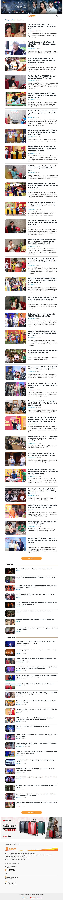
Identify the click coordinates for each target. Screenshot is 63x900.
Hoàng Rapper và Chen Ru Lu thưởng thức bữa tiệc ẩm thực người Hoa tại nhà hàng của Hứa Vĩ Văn (42, 439)
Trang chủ (8, 20)
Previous (3, 6)
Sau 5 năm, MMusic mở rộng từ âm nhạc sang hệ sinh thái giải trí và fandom (36, 777)
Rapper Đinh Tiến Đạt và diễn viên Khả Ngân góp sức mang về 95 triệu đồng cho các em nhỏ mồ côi (42, 95)
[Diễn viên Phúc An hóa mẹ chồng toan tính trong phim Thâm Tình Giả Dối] (10, 579)
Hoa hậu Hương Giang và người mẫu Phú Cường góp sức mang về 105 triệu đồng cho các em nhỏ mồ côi (42, 149)
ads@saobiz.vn (11, 883)
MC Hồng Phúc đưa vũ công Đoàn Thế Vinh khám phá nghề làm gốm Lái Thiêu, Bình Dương (42, 491)
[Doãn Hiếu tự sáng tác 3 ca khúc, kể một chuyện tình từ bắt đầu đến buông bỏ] (10, 652)
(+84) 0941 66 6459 (11, 870)
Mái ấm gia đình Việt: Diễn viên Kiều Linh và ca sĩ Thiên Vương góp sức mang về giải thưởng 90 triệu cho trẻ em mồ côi (42, 419)
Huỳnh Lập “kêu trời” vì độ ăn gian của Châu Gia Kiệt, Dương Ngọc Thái (41, 315)
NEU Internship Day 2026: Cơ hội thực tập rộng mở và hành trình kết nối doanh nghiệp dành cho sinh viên (35, 769)
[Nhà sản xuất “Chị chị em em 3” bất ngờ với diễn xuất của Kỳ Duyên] (10, 571)
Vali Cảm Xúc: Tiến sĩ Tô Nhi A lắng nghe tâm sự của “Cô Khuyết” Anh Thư (42, 77)
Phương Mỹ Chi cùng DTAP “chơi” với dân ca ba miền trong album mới (35, 619)
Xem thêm (30, 558)
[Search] (57, 15)
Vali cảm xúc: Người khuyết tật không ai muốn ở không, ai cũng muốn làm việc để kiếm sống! (42, 222)
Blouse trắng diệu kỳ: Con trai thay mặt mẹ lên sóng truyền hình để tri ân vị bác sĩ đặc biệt (42, 540)
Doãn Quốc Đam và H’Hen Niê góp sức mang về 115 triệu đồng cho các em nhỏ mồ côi (42, 261)
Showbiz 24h (31, 31)
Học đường (18, 772)
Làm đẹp (18, 728)
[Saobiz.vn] (31, 16)
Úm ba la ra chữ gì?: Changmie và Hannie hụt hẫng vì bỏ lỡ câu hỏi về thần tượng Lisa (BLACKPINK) (42, 132)
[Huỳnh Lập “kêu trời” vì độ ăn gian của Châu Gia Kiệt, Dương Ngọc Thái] (15, 320)
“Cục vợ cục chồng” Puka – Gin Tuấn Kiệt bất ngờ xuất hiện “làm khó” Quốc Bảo (42, 368)
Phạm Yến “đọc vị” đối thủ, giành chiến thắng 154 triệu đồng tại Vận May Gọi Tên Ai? (36, 803)
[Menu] (6, 15)
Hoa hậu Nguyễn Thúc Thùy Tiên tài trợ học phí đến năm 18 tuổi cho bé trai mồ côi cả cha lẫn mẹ (43, 185)
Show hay (18, 589)
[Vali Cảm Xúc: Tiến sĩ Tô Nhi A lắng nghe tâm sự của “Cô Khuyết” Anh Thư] (15, 82)
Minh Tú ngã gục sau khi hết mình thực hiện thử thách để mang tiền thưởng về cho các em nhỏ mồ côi (41, 60)
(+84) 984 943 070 (13, 859)
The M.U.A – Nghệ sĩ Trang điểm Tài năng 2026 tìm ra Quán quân (33, 726)
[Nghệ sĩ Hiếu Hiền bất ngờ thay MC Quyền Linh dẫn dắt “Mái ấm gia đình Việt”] (15, 511)
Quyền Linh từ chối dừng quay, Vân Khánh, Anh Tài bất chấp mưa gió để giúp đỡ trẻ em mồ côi (42, 333)
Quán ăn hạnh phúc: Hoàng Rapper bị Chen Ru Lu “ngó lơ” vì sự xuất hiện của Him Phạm (42, 44)
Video (14, 20)
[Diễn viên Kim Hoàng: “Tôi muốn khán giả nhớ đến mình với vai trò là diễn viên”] (15, 303)
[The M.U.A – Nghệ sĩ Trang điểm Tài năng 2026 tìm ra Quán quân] (10, 728)
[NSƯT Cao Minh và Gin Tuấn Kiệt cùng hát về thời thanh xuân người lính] (10, 613)
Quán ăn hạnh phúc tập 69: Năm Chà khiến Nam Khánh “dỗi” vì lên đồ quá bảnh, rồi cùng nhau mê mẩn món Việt (36, 794)
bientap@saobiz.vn (11, 869)
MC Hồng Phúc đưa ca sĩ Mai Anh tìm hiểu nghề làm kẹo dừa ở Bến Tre (42, 351)
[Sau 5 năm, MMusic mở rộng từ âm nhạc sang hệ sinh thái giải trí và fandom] (10, 779)
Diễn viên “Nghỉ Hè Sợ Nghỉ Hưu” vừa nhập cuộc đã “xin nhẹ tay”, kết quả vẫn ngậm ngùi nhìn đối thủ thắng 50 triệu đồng (36, 676)
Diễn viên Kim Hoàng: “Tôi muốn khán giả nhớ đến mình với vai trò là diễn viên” (42, 298)
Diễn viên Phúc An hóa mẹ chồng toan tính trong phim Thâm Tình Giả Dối (35, 577)
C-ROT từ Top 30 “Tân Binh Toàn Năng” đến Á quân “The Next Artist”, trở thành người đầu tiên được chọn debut (35, 642)
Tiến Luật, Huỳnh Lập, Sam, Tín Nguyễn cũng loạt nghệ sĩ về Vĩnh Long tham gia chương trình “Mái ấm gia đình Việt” (36, 586)
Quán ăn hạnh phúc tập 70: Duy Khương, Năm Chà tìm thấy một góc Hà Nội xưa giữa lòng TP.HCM (36, 701)
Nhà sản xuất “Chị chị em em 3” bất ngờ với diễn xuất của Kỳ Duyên (34, 568)
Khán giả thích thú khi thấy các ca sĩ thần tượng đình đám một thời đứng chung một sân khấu (42, 385)
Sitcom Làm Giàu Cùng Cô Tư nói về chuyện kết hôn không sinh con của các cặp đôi (42, 26)
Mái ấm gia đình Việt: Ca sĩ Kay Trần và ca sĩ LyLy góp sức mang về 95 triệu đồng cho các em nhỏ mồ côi (42, 205)
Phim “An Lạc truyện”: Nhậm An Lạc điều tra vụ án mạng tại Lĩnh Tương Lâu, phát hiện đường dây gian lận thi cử (36, 743)
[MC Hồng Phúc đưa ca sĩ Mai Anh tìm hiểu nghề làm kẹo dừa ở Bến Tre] (15, 356)
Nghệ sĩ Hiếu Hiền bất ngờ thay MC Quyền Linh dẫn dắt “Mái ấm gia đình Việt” (42, 506)
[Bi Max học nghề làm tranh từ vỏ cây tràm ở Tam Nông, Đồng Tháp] (15, 528)
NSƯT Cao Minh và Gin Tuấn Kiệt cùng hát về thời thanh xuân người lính (35, 611)
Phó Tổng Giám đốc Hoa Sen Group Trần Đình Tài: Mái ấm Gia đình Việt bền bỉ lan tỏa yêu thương (36, 710)
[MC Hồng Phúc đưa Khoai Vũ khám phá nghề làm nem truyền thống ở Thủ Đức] (15, 459)
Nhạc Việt (18, 621)
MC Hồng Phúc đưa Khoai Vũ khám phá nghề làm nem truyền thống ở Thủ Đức (41, 454)
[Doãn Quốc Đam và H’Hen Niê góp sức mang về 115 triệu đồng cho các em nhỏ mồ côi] (15, 265)
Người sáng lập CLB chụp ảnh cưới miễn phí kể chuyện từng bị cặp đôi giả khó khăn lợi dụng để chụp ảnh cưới (42, 242)
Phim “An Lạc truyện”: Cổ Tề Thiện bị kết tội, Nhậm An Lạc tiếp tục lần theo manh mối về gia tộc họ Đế (36, 659)
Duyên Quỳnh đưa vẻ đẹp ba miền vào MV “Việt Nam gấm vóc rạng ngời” (35, 684)
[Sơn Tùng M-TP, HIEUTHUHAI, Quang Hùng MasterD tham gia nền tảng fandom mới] (10, 762)
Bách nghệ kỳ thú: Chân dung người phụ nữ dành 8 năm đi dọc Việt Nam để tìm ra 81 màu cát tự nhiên (42, 403)
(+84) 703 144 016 (21, 859)
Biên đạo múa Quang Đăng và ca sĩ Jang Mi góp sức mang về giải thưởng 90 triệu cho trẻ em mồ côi (42, 280)
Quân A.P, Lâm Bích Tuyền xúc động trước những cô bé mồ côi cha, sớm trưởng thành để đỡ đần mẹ (35, 594)
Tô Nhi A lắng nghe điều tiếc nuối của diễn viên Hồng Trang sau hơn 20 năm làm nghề (42, 168)
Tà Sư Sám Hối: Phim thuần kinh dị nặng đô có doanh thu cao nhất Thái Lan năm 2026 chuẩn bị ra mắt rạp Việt (36, 603)
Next (60, 6)
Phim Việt (18, 570)
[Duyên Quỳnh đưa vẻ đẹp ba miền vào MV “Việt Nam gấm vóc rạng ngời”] (10, 686)
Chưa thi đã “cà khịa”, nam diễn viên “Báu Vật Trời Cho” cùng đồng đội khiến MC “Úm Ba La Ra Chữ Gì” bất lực (36, 752)
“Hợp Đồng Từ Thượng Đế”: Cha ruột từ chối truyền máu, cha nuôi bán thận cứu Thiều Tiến (36, 786)
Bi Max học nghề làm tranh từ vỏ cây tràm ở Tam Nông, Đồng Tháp (42, 523)
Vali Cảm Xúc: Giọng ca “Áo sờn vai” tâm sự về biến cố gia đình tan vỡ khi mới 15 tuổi (42, 113)
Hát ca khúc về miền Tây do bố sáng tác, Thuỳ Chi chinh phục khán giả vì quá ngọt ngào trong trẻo (37, 628)
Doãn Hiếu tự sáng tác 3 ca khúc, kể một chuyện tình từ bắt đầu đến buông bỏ (36, 650)
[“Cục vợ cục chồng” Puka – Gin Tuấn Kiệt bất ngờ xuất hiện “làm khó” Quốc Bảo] (15, 373)
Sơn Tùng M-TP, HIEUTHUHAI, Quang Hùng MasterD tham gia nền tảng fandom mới (35, 760)
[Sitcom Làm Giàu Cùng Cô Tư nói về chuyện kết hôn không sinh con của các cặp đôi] (15, 30)
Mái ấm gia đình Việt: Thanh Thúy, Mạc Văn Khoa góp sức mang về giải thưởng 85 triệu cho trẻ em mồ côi (43, 472)
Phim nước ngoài (20, 606)
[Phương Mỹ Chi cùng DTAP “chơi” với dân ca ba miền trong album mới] (10, 622)
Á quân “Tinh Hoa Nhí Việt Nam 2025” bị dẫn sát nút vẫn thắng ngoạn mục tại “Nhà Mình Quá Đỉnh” (36, 735)
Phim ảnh (18, 579)
